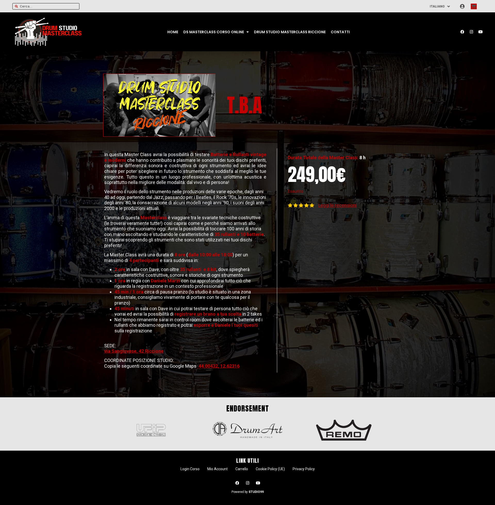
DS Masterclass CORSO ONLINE (213, 32)
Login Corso (190, 469)
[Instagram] (471, 32)
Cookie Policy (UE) (270, 469)
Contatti (340, 32)
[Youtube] (480, 32)
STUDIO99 (256, 492)
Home (172, 32)
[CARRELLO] (474, 6)
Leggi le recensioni (337, 205)
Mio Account (217, 469)
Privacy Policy (304, 469)
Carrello (241, 469)
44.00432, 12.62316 (218, 366)
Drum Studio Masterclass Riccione (290, 32)
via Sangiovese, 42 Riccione (133, 351)
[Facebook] (462, 32)
